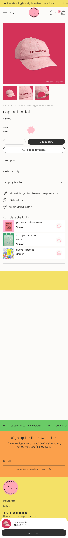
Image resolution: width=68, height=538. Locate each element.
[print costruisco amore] (8, 226)
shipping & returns (14, 182)
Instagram (9, 500)
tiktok (6, 506)
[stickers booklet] (8, 253)
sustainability (11, 171)
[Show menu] (5, 12)
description (9, 160)
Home (6, 105)
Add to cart (34, 533)
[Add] (59, 226)
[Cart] (63, 12)
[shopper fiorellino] (8, 239)
